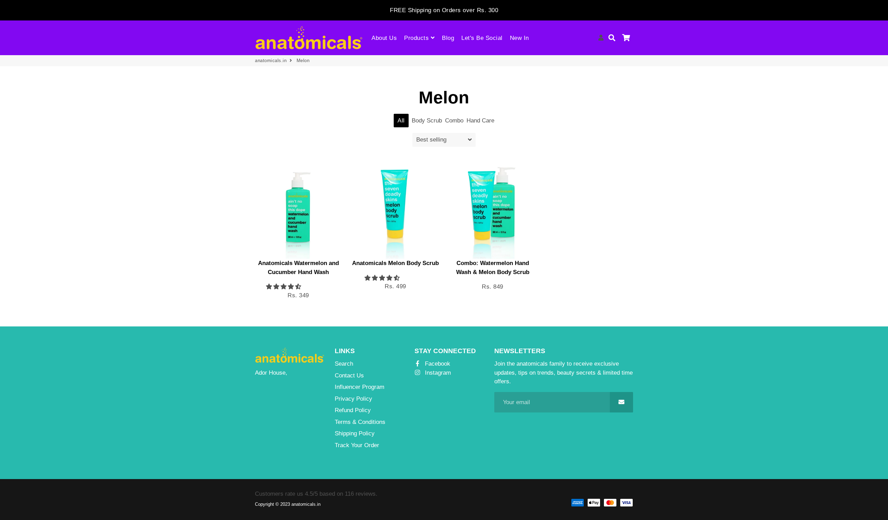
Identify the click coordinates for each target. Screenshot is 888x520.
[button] (283, 286)
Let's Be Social (482, 38)
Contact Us (349, 375)
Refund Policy (353, 410)
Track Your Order (357, 445)
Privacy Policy (353, 398)
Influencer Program (359, 387)
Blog (448, 38)
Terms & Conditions (360, 422)
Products (417, 38)
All (401, 120)
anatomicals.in (271, 60)
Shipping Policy (355, 433)
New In (519, 38)
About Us (384, 38)
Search (344, 363)
